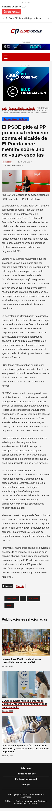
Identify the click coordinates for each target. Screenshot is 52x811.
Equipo (26, 784)
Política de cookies (26, 773)
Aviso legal (26, 768)
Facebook (11, 599)
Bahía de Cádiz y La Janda (22, 108)
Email (9, 605)
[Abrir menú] (26, 57)
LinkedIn (33, 599)
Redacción (7, 162)
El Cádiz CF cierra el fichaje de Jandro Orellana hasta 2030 (26, 18)
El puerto (20, 586)
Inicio (4, 108)
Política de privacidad (26, 779)
